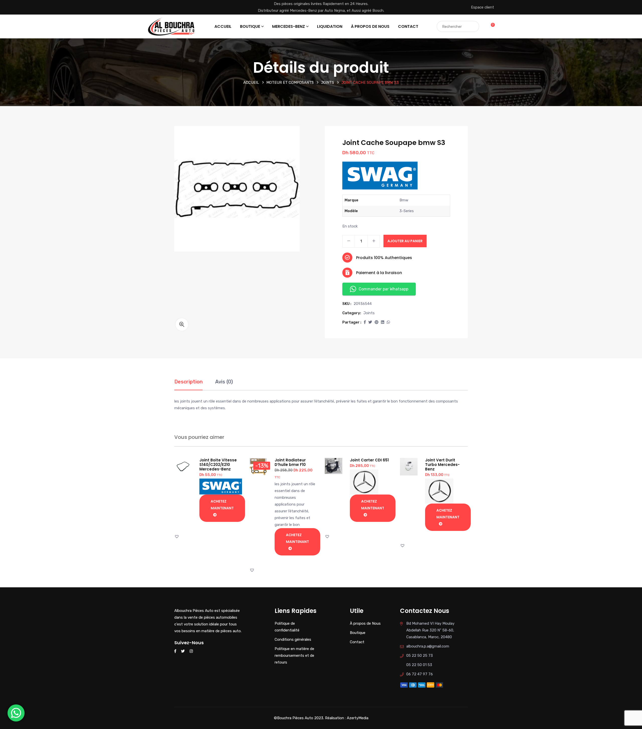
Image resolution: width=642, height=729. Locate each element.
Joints (327, 82)
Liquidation (329, 26)
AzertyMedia (357, 718)
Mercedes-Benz (288, 26)
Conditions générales (293, 639)
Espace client (482, 7)
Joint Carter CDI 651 (369, 460)
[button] (182, 324)
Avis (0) (224, 382)
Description (188, 382)
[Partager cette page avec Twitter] (370, 322)
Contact (408, 26)
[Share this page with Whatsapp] (388, 322)
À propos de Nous (370, 26)
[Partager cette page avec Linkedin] (382, 322)
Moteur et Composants (290, 82)
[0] (490, 26)
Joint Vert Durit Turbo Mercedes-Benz (442, 464)
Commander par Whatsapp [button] (383, 289)
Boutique (250, 26)
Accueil (222, 26)
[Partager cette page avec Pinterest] (376, 322)
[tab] (188, 384)
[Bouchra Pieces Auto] (172, 26)
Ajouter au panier (405, 241)
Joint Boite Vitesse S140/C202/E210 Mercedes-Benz (218, 464)
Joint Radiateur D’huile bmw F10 (290, 462)
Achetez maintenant (222, 505)
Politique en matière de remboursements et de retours (294, 655)
